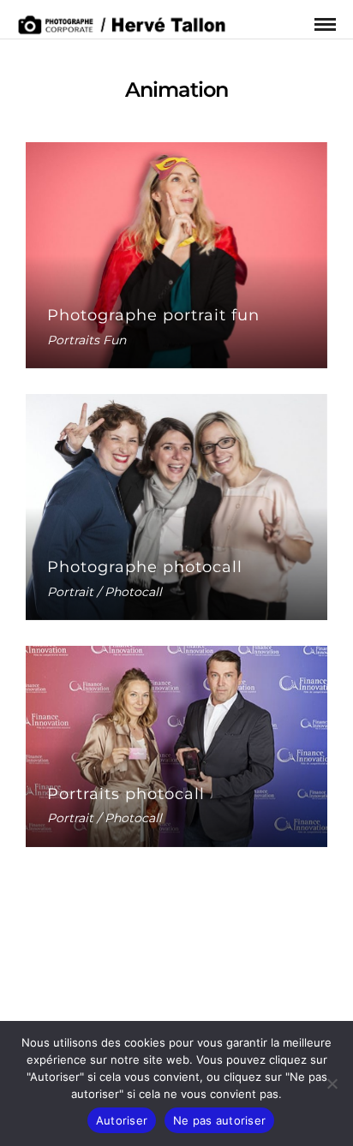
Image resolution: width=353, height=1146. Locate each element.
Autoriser (121, 1120)
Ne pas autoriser (219, 1120)
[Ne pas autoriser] (331, 1083)
